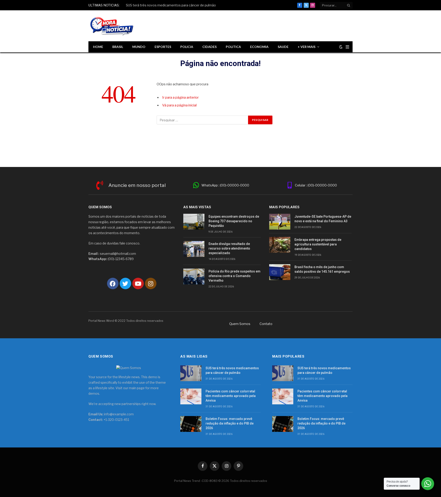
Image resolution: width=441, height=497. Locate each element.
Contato (266, 324)
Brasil (117, 47)
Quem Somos (239, 324)
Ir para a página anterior (180, 97)
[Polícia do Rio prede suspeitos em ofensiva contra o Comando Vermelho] (193, 276)
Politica (233, 47)
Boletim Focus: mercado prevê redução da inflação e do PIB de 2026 (230, 423)
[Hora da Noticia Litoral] (112, 26)
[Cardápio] (347, 47)
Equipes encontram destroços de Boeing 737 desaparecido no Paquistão (234, 221)
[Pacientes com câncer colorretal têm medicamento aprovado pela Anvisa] (190, 396)
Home (98, 47)
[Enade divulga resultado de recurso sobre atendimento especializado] (193, 249)
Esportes (163, 47)
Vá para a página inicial (179, 105)
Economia (259, 47)
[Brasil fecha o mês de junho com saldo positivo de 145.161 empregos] (279, 272)
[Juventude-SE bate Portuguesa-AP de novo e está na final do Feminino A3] (279, 222)
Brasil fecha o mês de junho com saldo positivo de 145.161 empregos (322, 269)
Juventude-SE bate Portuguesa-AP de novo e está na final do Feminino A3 (322, 219)
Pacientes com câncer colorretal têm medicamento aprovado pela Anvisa (231, 395)
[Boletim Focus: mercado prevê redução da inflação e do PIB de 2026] (190, 424)
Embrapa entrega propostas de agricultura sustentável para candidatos (317, 244)
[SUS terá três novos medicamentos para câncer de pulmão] (190, 373)
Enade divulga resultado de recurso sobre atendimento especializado (229, 248)
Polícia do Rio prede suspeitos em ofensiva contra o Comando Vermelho (234, 275)
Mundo (138, 47)
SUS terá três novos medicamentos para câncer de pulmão (171, 5)
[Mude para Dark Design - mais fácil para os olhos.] (341, 47)
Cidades (209, 47)
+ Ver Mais (306, 47)
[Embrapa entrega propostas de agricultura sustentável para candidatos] (279, 245)
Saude (283, 47)
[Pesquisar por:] (203, 120)
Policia (186, 47)
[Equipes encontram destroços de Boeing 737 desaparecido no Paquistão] (193, 222)
